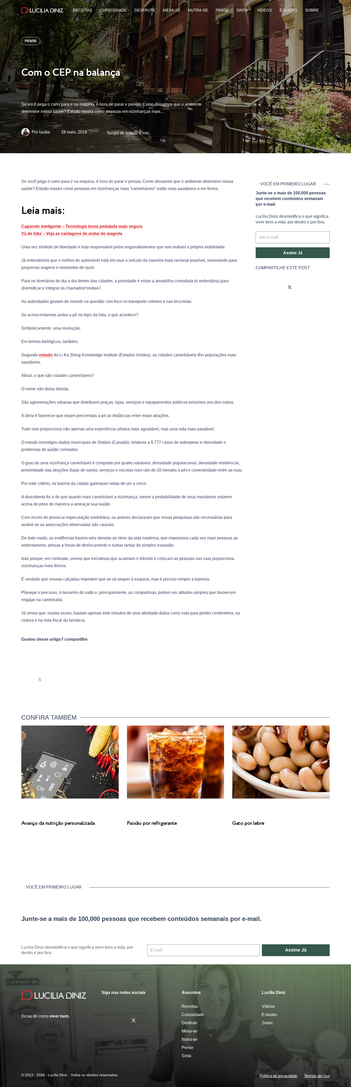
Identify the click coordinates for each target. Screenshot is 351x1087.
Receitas (190, 1006)
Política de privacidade (278, 1076)
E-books (269, 1014)
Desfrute (189, 1023)
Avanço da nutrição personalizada (58, 823)
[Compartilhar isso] (27, 680)
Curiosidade (193, 1014)
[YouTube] (304, 287)
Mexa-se (189, 1031)
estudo (46, 355)
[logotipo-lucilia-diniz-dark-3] (42, 10)
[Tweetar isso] (40, 680)
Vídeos (268, 1006)
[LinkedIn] (318, 287)
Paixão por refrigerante (152, 823)
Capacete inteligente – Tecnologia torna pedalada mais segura (81, 226)
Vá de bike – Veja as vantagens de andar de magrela (71, 233)
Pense (187, 1047)
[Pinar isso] (64, 680)
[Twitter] (289, 287)
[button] (326, 10)
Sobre (267, 1023)
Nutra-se (189, 1039)
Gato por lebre (248, 823)
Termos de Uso (317, 1076)
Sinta (186, 1056)
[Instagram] (261, 287)
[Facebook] (275, 287)
